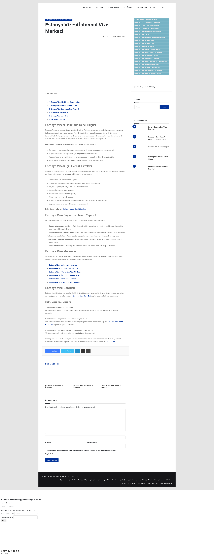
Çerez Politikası (152, 483)
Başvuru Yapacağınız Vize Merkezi (13, 510)
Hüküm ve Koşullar (128, 483)
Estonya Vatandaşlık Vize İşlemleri (146, 28)
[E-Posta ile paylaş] (83, 351)
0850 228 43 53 (10, 550)
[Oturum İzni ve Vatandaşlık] (140, 150)
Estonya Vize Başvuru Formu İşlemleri (147, 31)
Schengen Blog (141, 7)
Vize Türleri (99, 7)
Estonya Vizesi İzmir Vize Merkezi (146, 55)
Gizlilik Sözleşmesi (165, 483)
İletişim (152, 7)
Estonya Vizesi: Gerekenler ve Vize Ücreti (59, 20)
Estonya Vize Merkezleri (60, 112)
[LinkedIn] (77, 351)
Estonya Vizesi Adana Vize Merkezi (146, 58)
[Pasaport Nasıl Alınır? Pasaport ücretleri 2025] (140, 140)
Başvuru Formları (113, 7)
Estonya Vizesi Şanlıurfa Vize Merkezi (148, 73)
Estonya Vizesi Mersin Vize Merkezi (147, 67)
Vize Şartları (87, 7)
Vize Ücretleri (128, 7)
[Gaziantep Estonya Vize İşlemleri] (57, 376)
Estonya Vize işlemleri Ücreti (144, 43)
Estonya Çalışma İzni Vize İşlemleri (146, 25)
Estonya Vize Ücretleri (59, 116)
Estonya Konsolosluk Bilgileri (144, 46)
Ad (46, 434)
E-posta (48, 442)
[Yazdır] (88, 351)
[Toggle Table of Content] (47, 99)
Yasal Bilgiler (141, 483)
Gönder (3, 520)
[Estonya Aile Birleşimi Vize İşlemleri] (85, 376)
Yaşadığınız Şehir (7, 517)
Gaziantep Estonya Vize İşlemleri (146, 19)
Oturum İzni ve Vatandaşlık (158, 147)
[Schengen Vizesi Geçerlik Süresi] (140, 160)
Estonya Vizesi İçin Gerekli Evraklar (64, 105)
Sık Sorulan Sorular (58, 119)
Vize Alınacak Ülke (7, 514)
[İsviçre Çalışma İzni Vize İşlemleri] (140, 130)
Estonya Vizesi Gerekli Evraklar (74, 209)
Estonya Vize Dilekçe (141, 34)
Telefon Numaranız (7, 507)
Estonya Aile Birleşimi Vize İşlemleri (147, 22)
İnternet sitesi (92, 442)
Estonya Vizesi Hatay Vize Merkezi (146, 64)
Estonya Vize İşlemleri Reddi (144, 40)
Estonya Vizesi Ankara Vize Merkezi (147, 49)
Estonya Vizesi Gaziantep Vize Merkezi (148, 52)
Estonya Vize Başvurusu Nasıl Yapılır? (65, 109)
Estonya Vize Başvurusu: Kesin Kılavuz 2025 (149, 37)
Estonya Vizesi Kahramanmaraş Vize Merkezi (150, 61)
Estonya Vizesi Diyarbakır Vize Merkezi (148, 70)
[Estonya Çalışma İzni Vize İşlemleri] (113, 376)
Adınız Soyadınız (6, 503)
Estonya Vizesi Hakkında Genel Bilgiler (65, 102)
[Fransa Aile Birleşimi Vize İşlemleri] (140, 169)
